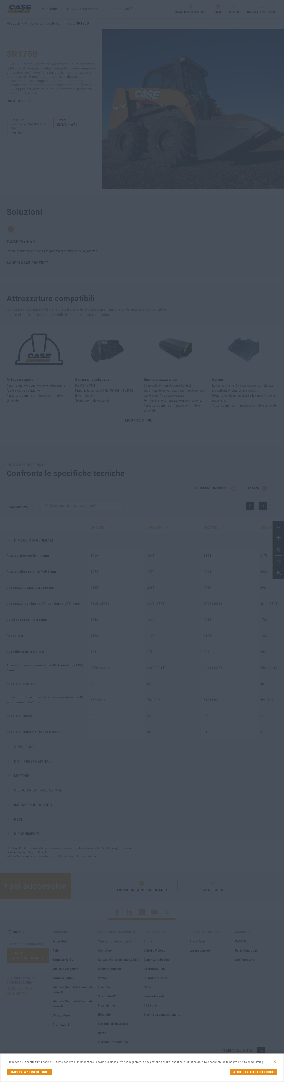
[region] (142, 1067)
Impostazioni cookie (29, 1072)
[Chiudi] (274, 1061)
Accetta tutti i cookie (253, 1072)
